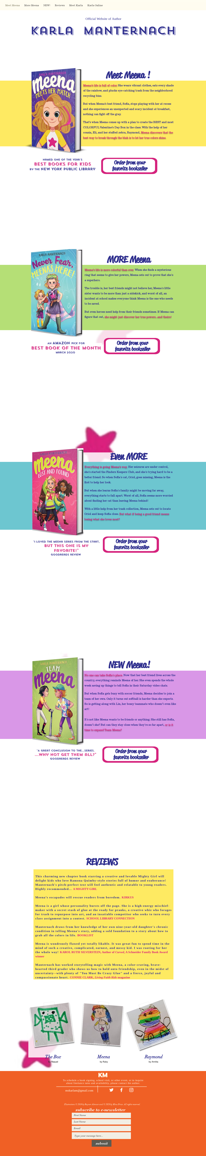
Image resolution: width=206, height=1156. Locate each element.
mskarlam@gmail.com (79, 1090)
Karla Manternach (103, 30)
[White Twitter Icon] (111, 1090)
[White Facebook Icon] (121, 1090)
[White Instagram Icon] (131, 1090)
